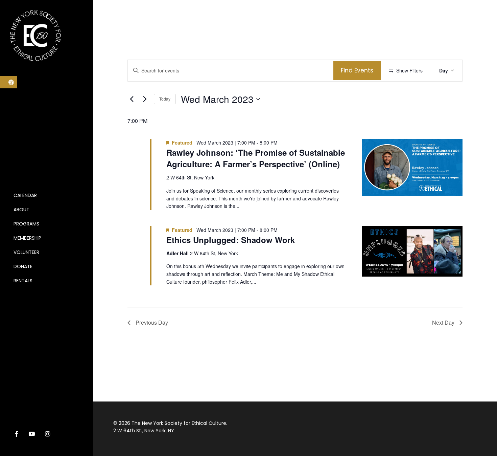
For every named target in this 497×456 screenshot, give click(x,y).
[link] (8, 82)
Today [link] (164, 99)
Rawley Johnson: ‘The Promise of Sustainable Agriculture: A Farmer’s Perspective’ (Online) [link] (255, 158)
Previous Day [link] (152, 322)
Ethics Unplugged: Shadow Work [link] (230, 239)
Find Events (357, 70)
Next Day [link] (443, 322)
